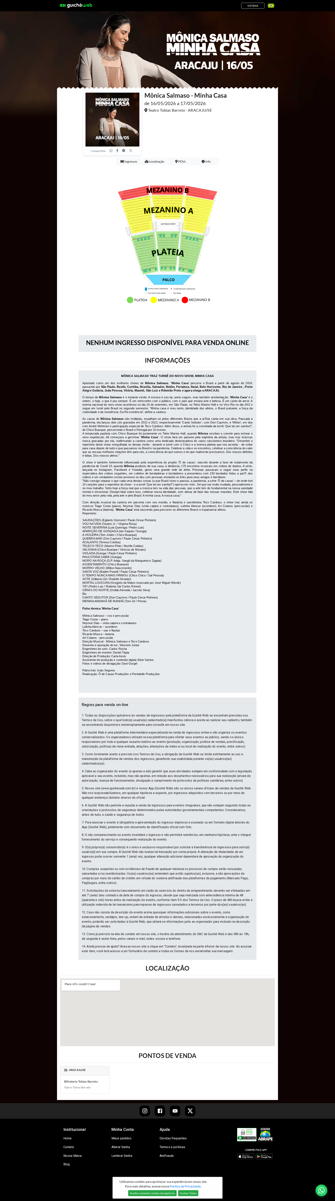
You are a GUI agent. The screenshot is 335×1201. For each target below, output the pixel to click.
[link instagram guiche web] (145, 1111)
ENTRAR (253, 5)
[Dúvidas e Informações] (269, 5)
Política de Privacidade (185, 1186)
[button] (167, 705)
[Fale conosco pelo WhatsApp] (321, 1190)
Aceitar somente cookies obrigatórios (152, 1193)
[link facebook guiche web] (160, 1111)
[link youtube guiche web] (175, 1111)
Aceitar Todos (188, 1193)
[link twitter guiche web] (190, 1111)
